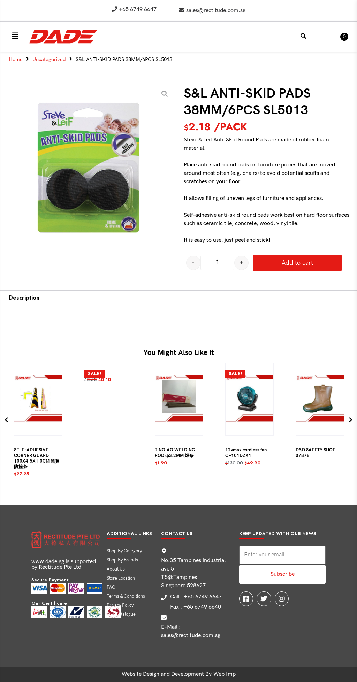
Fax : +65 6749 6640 (195, 607)
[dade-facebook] (246, 598)
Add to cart (297, 262)
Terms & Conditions (126, 596)
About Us (116, 569)
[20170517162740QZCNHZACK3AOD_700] (89, 169)
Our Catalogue (121, 614)
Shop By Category (124, 551)
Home (16, 59)
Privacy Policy (120, 605)
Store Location (121, 578)
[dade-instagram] (282, 598)
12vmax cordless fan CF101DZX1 (246, 452)
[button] (15, 36)
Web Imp (224, 674)
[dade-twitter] (264, 598)
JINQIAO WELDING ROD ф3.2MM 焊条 (175, 452)
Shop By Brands (122, 560)
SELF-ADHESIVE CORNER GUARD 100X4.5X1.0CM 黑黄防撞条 (37, 458)
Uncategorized (49, 59)
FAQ (111, 587)
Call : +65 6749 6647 (196, 597)
